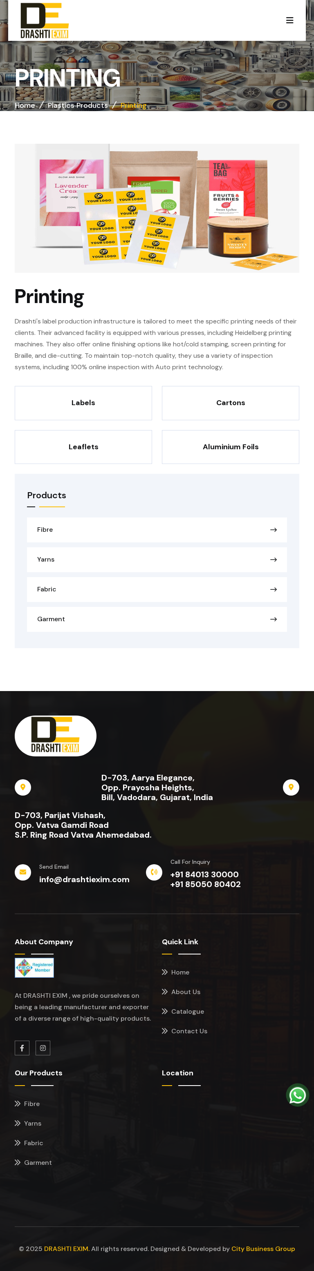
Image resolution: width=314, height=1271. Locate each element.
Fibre (45, 529)
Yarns (45, 559)
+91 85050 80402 (205, 884)
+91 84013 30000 (204, 874)
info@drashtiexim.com (84, 879)
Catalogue (187, 1011)
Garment (51, 619)
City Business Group (263, 1248)
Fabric (46, 589)
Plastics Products (78, 105)
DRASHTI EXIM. (67, 1248)
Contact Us (188, 1031)
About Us (185, 992)
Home (25, 105)
